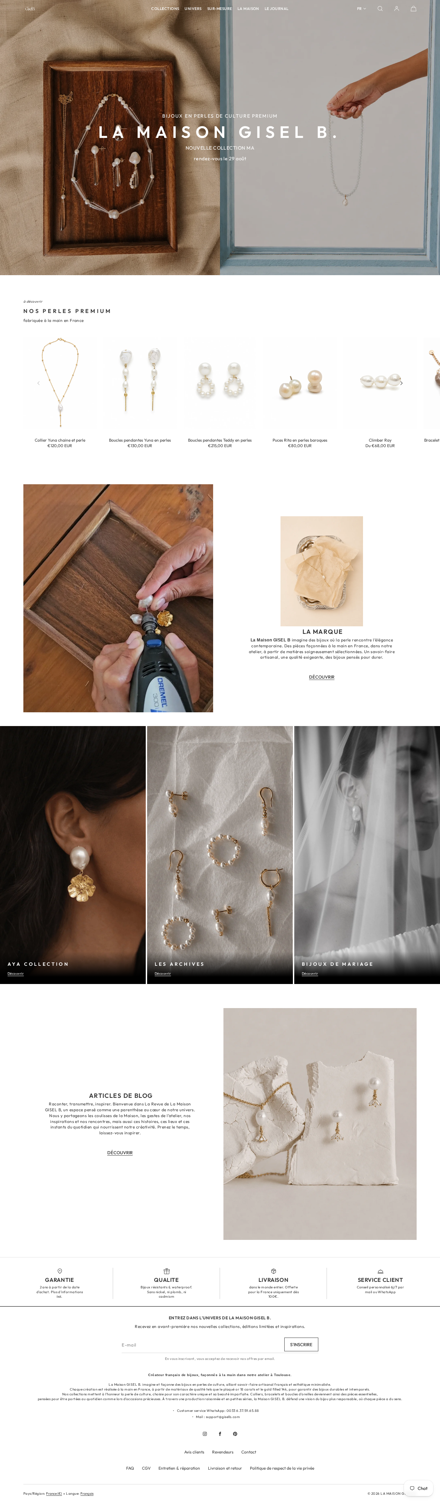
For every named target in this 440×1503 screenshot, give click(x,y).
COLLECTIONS (165, 8)
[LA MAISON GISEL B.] (30, 8)
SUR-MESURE (219, 8)
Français (87, 1493)
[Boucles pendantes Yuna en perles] (140, 383)
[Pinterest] (235, 1433)
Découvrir (16, 973)
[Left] (38, 383)
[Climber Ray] (380, 383)
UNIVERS (193, 8)
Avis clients (194, 1452)
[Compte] (396, 8)
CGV (146, 1468)
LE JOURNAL (277, 8)
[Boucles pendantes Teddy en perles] (220, 383)
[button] (380, 8)
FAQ (130, 1468)
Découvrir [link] (321, 677)
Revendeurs (222, 1452)
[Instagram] (204, 1433)
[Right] (401, 383)
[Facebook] (220, 1433)
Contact (248, 1452)
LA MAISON (248, 8)
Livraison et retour (225, 1468)
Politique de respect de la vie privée (282, 1468)
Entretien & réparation (179, 1468)
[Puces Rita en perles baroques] (300, 383)
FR (359, 8)
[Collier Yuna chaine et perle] (60, 383)
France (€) (54, 1493)
